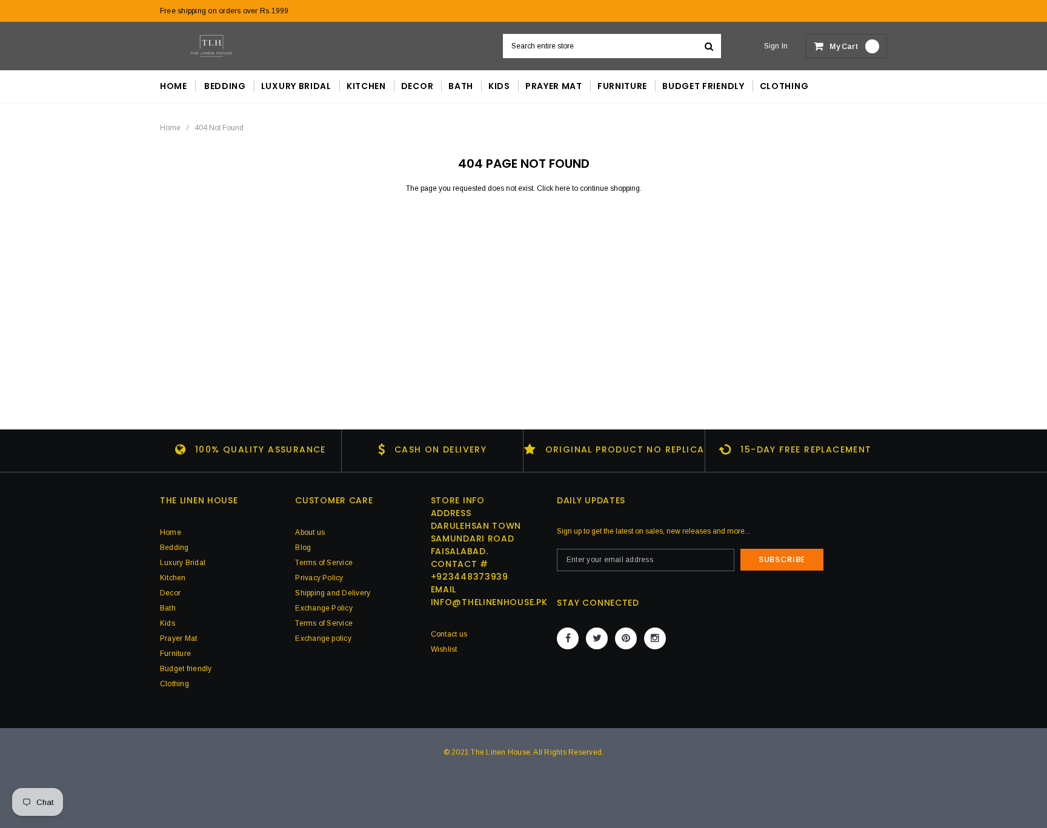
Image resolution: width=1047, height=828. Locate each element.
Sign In (776, 46)
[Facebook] (568, 638)
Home (170, 128)
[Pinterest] (626, 638)
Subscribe (782, 559)
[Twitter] (597, 638)
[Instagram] (655, 638)
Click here (554, 188)
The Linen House (500, 752)
